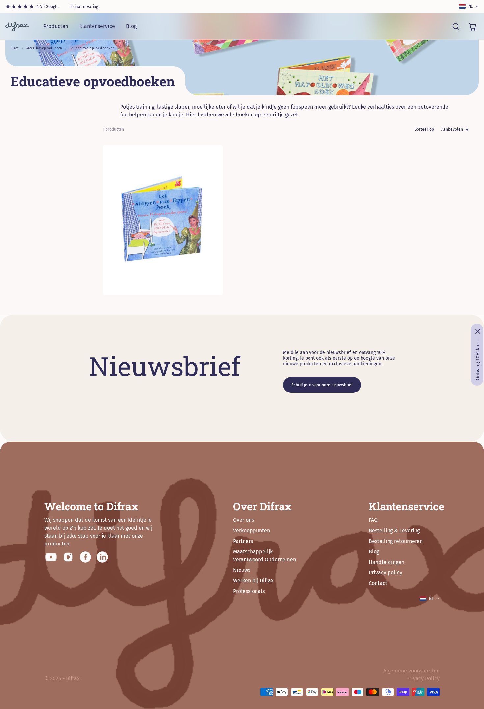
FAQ (373, 520)
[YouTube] (51, 557)
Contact (378, 583)
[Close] (477, 331)
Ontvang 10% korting (478, 359)
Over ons (243, 520)
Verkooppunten (251, 530)
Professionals (249, 591)
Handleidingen (386, 562)
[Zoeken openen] (455, 26)
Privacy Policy (423, 678)
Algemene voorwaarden (411, 671)
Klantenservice (97, 26)
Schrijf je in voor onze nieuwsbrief (322, 385)
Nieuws (241, 570)
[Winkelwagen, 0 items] (472, 26)
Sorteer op (424, 129)
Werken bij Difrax (253, 580)
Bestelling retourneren (396, 541)
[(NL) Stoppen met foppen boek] (163, 220)
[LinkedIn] (102, 557)
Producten (55, 26)
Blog (131, 26)
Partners (243, 541)
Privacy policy (385, 573)
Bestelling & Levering (394, 530)
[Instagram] (68, 557)
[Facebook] (85, 557)
